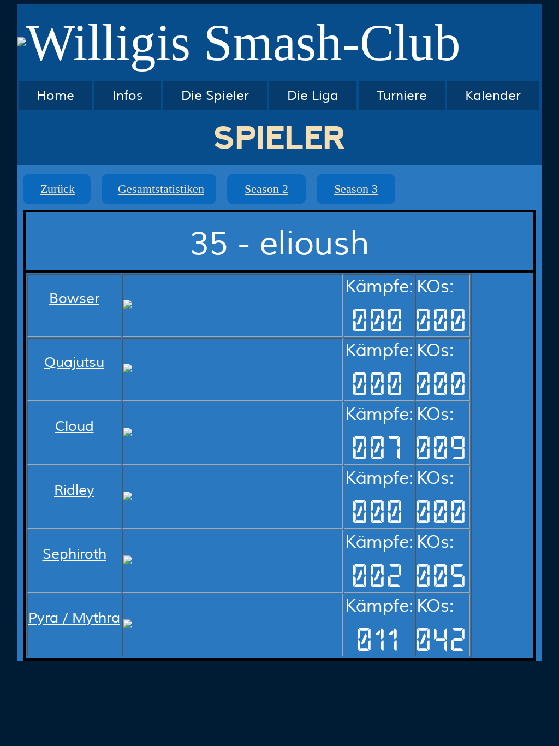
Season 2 (266, 189)
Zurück (57, 189)
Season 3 (356, 189)
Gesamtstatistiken (161, 189)
